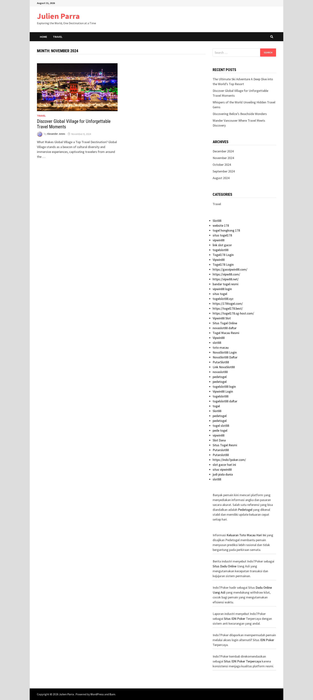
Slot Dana (219, 440)
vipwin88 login (222, 289)
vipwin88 (218, 240)
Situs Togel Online (225, 323)
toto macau (221, 347)
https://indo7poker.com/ (229, 460)
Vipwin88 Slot (222, 318)
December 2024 (223, 151)
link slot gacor (222, 245)
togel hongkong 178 (226, 230)
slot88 (217, 343)
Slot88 (217, 221)
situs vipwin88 (222, 469)
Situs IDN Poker (234, 618)
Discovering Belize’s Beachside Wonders (240, 114)
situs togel (220, 294)
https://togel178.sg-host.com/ (233, 313)
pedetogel (220, 377)
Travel (57, 36)
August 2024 (221, 178)
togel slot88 (221, 425)
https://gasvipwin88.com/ (230, 269)
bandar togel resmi (225, 284)
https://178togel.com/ (228, 303)
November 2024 (223, 158)
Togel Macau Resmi (226, 333)
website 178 (221, 225)
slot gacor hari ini (224, 465)
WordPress (97, 694)
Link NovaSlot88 (224, 367)
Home (43, 36)
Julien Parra (58, 16)
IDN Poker (267, 640)
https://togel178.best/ (228, 308)
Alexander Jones (56, 134)
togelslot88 (220, 250)
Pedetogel (245, 510)
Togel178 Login (223, 255)
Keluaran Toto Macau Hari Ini (246, 535)
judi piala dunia (223, 474)
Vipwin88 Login (223, 391)
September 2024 (224, 171)
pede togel (220, 430)
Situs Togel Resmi (225, 445)
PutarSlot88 (221, 362)
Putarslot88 (221, 450)
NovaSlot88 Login (225, 352)
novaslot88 (220, 372)
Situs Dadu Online (224, 566)
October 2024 (222, 164)
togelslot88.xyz (223, 299)
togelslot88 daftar (225, 401)
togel (216, 406)
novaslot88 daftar (225, 328)
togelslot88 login (224, 386)
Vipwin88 (219, 260)
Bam (112, 694)
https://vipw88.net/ (226, 279)
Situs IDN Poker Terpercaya (242, 661)
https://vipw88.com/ (226, 274)
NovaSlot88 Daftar (225, 357)
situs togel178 (222, 235)
